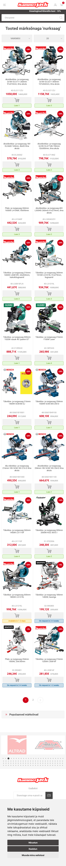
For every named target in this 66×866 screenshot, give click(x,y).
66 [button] (40, 763)
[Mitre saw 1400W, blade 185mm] (49, 576)
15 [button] (38, 758)
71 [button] (52, 763)
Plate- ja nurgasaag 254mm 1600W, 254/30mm (17, 660)
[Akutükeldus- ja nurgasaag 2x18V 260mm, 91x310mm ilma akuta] (17, 60)
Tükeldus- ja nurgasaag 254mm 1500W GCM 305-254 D (49, 402)
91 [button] (40, 765)
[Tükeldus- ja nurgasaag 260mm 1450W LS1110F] (17, 511)
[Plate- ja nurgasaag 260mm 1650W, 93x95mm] (17, 189)
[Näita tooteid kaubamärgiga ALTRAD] (17, 744)
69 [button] (47, 763)
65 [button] (37, 763)
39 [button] (35, 761)
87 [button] (30, 765)
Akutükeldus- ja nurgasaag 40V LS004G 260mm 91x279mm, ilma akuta (49, 210)
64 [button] (35, 763)
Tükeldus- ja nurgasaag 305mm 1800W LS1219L (17, 596)
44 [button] (47, 761)
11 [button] (28, 758)
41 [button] (40, 761)
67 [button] (42, 763)
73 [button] (57, 763)
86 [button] (28, 765)
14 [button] (35, 758)
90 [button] (37, 765)
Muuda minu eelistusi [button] (33, 855)
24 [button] (60, 758)
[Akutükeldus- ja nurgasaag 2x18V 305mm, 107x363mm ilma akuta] (49, 60)
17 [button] (43, 758)
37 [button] (30, 761)
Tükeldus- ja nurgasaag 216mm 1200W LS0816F (49, 660)
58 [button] (20, 763)
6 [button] (16, 758)
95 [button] (50, 765)
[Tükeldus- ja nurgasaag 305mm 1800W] (17, 576)
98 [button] (57, 765)
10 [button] (26, 758)
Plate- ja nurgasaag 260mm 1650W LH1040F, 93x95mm (17, 209)
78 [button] (8, 765)
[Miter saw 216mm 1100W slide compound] (49, 318)
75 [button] (62, 763)
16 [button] (40, 758)
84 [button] (23, 765)
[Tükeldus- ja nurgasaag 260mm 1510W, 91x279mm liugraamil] (49, 254)
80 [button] (13, 765)
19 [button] (48, 758)
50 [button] (62, 761)
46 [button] (52, 761)
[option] (17, 744)
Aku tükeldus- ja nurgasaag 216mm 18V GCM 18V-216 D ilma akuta (16, 468)
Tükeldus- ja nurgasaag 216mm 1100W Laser (49, 338)
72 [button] (55, 763)
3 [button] (8, 758)
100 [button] (62, 765)
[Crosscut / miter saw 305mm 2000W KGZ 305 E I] (49, 511)
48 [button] (57, 761)
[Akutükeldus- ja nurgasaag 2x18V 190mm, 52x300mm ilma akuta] (49, 125)
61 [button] (28, 763)
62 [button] (30, 763)
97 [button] (55, 765)
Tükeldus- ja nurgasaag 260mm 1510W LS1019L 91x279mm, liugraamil (49, 275)
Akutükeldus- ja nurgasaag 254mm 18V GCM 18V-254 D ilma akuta (49, 468)
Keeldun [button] (33, 849)
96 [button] (52, 765)
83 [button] (20, 765)
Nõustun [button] (33, 842)
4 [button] (11, 758)
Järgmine (40, 700)
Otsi (61, 17)
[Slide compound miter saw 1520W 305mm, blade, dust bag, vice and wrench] (17, 318)
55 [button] (13, 763)
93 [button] (45, 765)
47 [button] (55, 761)
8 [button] (21, 758)
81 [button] (15, 765)
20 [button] (50, 758)
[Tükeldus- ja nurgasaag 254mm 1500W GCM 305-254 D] (49, 383)
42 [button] (42, 761)
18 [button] (45, 758)
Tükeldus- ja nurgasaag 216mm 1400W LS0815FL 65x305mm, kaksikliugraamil (17, 275)
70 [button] (50, 763)
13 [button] (33, 758)
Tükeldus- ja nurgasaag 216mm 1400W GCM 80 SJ (17, 402)
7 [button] (18, 758)
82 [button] (18, 765)
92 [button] (42, 765)
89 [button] (35, 765)
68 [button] (45, 763)
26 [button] (3, 761)
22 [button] (55, 758)
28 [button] (8, 761)
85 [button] (25, 765)
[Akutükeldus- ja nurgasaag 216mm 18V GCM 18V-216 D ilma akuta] (17, 447)
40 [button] (37, 761)
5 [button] (13, 758)
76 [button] (3, 765)
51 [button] (3, 763)
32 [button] (18, 761)
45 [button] (50, 761)
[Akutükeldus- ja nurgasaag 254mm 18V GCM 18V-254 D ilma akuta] (49, 447)
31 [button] (15, 761)
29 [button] (10, 761)
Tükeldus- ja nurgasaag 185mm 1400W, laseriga (49, 596)
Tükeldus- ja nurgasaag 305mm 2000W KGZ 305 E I (49, 531)
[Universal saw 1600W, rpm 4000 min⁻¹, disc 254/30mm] (17, 640)
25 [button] (62, 758)
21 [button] (53, 758)
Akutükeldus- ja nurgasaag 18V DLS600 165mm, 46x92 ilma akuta (16, 146)
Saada (49, 795)
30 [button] (13, 761)
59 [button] (23, 763)
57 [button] (18, 763)
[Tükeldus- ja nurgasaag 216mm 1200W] (49, 640)
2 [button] (5, 758)
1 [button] (3, 758)
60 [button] (25, 763)
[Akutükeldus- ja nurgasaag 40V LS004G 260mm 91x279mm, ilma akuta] (49, 189)
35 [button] (25, 761)
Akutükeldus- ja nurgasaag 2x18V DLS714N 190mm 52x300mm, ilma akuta (49, 146)
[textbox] (30, 17)
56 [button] (15, 763)
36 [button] (28, 761)
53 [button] (8, 763)
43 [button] (45, 761)
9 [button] (23, 758)
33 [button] (20, 761)
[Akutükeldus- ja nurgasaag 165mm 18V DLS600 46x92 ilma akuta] (17, 125)
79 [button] (10, 765)
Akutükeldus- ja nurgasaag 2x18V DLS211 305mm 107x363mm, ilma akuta (49, 81)
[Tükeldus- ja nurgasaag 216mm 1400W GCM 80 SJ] (17, 383)
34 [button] (23, 761)
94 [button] (47, 765)
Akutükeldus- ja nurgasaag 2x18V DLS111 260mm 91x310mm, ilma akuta (17, 81)
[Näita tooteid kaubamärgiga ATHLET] (49, 744)
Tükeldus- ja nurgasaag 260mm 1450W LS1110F (17, 531)
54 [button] (10, 763)
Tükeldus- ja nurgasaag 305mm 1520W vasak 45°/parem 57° (17, 338)
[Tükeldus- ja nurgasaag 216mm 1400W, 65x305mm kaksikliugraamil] (17, 254)
